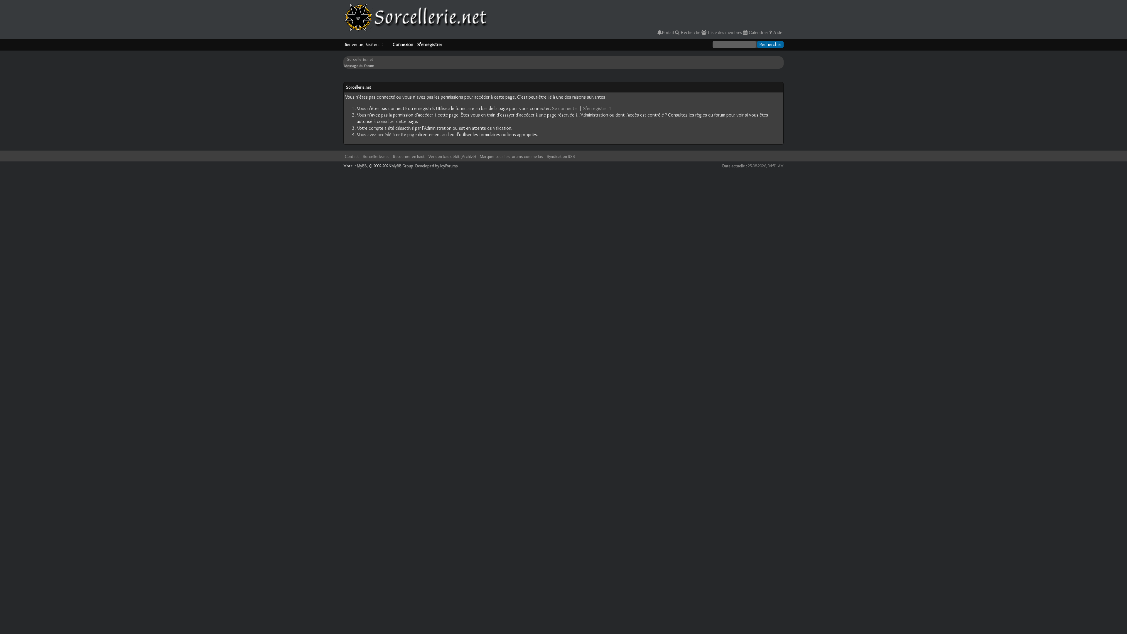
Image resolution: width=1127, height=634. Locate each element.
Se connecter (565, 108)
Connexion (403, 44)
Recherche (689, 32)
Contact (352, 156)
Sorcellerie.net (360, 59)
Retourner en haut (409, 156)
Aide (777, 32)
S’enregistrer (429, 44)
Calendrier (758, 32)
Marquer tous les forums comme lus (511, 156)
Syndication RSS (561, 156)
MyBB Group (402, 165)
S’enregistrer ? (597, 108)
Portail (668, 32)
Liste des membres (724, 32)
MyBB (362, 165)
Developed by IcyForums (436, 165)
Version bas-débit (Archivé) (452, 156)
